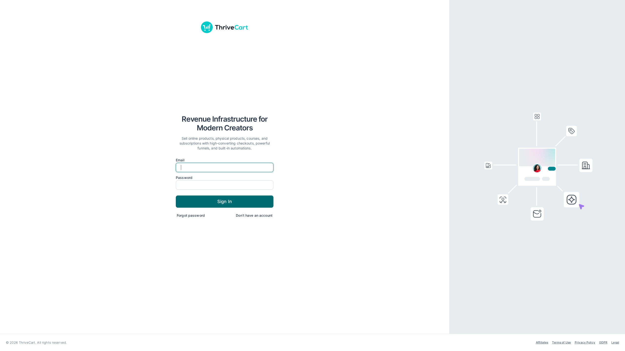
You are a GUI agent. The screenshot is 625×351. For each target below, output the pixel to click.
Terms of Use (561, 342)
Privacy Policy (585, 342)
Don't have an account (254, 215)
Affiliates (542, 342)
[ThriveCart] (224, 27)
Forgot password (191, 215)
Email (180, 160)
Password (184, 177)
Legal (615, 342)
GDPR (603, 342)
